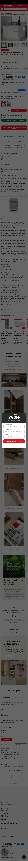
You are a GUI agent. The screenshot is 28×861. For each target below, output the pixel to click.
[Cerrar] (24, 415)
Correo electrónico (8, 429)
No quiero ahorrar (14, 445)
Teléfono (6, 434)
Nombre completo (8, 424)
